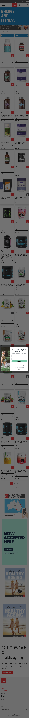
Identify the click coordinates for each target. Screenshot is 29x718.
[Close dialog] (27, 348)
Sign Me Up (19, 361)
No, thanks (19, 369)
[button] (1, 185)
